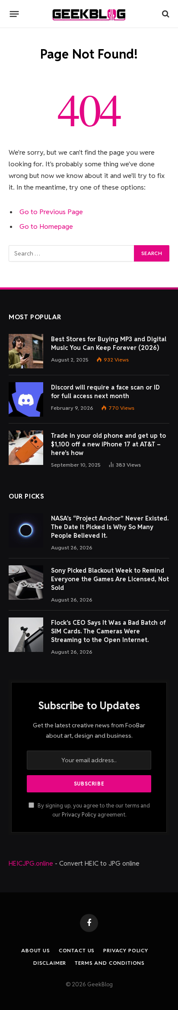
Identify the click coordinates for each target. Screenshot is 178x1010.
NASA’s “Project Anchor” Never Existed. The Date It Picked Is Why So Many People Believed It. (109, 526)
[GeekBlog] (89, 14)
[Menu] (14, 14)
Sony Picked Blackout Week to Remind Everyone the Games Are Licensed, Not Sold (110, 579)
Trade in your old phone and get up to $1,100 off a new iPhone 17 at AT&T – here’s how (108, 444)
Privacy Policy (79, 814)
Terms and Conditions (110, 963)
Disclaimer (49, 963)
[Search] (164, 14)
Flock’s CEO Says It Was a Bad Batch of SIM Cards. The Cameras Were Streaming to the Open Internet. (108, 631)
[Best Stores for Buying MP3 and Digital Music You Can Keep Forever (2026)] (26, 351)
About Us (35, 950)
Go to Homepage (46, 226)
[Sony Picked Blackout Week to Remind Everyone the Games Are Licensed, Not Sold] (26, 582)
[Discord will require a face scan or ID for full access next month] (26, 399)
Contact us (77, 950)
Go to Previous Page (51, 211)
